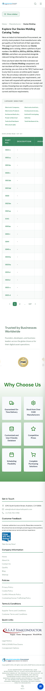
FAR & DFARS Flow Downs (12, 644)
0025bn (8, 203)
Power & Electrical (11, 118)
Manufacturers (15, 24)
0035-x (8, 287)
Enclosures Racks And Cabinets (12, 114)
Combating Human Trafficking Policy (16, 598)
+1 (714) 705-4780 (12, 513)
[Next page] (35, 304)
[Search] (35, 3)
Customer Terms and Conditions (14, 614)
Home (4, 24)
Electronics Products (12, 111)
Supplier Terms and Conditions (14, 610)
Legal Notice (7, 641)
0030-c (7, 173)
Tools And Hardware (12, 121)
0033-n (8, 150)
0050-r (7, 234)
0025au (8, 211)
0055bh (8, 180)
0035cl (7, 280)
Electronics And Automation (32, 107)
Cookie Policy (7, 591)
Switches (27, 118)
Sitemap (5, 575)
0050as (8, 226)
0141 (7, 219)
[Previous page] (10, 304)
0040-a (7, 249)
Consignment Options (10, 648)
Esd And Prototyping (31, 114)
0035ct (7, 272)
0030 (7, 196)
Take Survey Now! (9, 544)
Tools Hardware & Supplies (32, 121)
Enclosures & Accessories (32, 111)
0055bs (8, 165)
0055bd (8, 188)
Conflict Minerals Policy (11, 594)
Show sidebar (12, 14)
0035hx (8, 264)
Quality (5, 567)
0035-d (8, 295)
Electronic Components (12, 107)
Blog (4, 571)
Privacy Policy (7, 587)
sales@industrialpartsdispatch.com (18, 509)
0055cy (8, 157)
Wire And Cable (10, 125)
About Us (5, 560)
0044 (7, 241)
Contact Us (6, 564)
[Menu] (40, 3)
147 (30, 304)
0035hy (8, 257)
